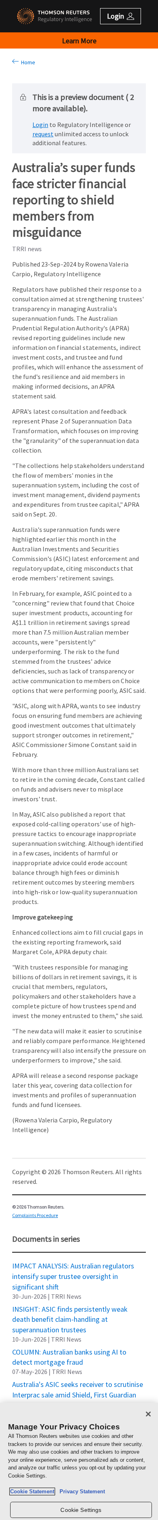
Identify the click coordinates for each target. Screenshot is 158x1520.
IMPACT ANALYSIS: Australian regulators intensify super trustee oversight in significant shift (73, 1265)
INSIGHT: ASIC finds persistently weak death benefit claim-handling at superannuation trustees (70, 1308)
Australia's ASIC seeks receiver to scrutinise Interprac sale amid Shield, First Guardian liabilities (77, 1384)
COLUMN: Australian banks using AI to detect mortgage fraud (69, 1351)
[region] (79, 1461)
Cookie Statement (32, 1491)
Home (27, 62)
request (42, 134)
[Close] (148, 1414)
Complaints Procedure (35, 1215)
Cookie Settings (80, 1510)
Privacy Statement (80, 1491)
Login (40, 125)
